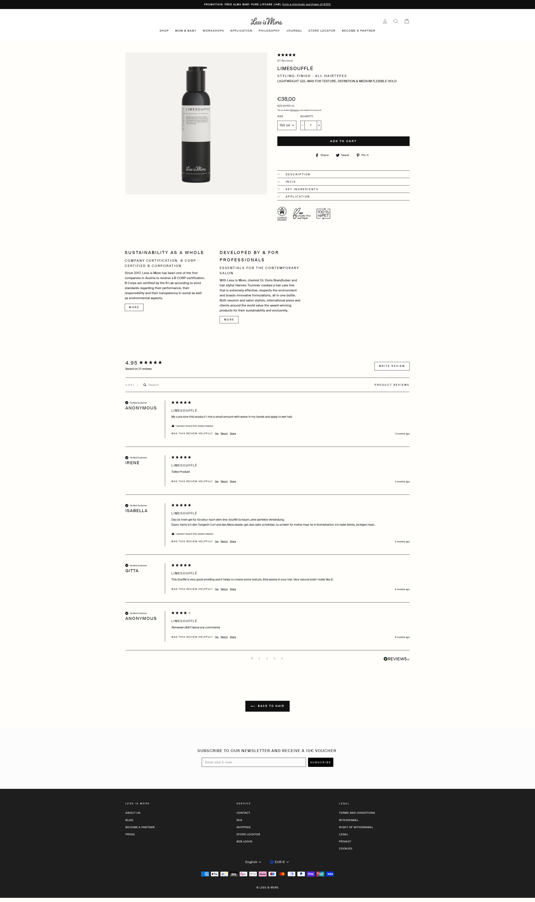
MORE (134, 307)
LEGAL (343, 834)
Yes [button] (217, 433)
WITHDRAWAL (349, 820)
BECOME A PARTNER (359, 30)
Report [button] (224, 433)
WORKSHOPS (213, 30)
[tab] (392, 385)
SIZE (280, 116)
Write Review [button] (392, 366)
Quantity (306, 116)
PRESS (130, 834)
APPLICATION (241, 30)
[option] (267, 4)
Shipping (294, 110)
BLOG (129, 820)
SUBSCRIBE (320, 762)
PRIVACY (345, 841)
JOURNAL (294, 30)
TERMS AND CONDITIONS (357, 813)
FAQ (239, 820)
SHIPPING (244, 827)
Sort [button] (130, 385)
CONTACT (243, 813)
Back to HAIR (270, 706)
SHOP (164, 30)
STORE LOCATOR (322, 30)
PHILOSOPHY (269, 30)
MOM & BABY (185, 30)
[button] (343, 58)
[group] (147, 363)
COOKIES (345, 848)
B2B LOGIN (244, 841)
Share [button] (233, 433)
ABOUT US (132, 813)
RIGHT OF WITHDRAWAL (356, 827)
